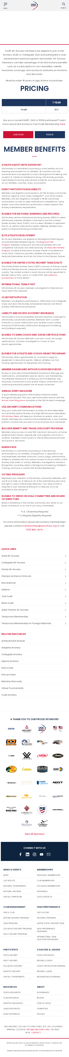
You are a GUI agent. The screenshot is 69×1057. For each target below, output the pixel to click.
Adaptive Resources (13, 1003)
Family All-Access (11, 569)
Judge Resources (11, 1008)
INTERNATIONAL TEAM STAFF (18, 284)
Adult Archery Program (15, 934)
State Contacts (44, 897)
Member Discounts (12, 681)
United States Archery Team (50, 923)
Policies (41, 1014)
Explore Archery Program (16, 918)
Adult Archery (10, 960)
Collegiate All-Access (13, 562)
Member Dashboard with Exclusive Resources (31, 369)
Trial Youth (7, 596)
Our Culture (43, 912)
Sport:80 (59, 1051)
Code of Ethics (44, 1003)
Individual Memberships (48, 875)
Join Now (18, 134)
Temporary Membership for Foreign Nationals (26, 623)
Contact (36, 1032)
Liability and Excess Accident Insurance (28, 313)
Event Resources (11, 1014)
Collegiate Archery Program (17, 928)
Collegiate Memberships (48, 886)
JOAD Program (10, 923)
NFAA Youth (8, 603)
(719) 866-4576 (34, 529)
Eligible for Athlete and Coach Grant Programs (33, 353)
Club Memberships (46, 880)
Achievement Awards (13, 640)
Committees (42, 1008)
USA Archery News (10, 416)
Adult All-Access (10, 555)
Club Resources (11, 998)
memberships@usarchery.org (39, 525)
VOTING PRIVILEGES (13, 474)
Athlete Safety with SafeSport (22, 165)
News (6, 875)
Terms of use (57, 1043)
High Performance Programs (46, 930)
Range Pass (9, 447)
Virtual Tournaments (12, 688)
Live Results (9, 880)
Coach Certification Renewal (51, 966)
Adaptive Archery (11, 647)
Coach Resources (45, 955)
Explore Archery (10, 661)
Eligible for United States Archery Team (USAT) (32, 262)
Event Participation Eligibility (21, 189)
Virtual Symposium (12, 897)
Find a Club (7, 667)
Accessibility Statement (34, 1045)
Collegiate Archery (12, 654)
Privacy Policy (45, 1043)
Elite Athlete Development (18, 235)
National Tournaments (14, 886)
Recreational (9, 582)
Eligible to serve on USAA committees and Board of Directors (33, 497)
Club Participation (14, 297)
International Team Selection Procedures (47, 938)
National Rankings (46, 918)
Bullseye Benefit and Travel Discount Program (32, 428)
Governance (43, 992)
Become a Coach (45, 960)
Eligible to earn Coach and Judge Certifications (34, 334)
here (62, 124)
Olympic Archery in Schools (16, 576)
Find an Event (9, 674)
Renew (49, 134)
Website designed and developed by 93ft (23, 1051)
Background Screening (48, 977)
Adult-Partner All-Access (15, 609)
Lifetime (6, 589)
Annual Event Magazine (17, 391)
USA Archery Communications (21, 406)
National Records (12, 891)
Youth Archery (9, 694)
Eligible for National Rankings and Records (30, 213)
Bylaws (40, 998)
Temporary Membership (15, 616)
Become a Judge (44, 971)
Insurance (42, 891)
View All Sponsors (34, 834)
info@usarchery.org (38, 1029)
